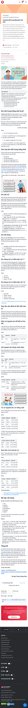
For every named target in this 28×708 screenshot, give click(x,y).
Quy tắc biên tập (7, 47)
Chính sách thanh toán (6, 646)
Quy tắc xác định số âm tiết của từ (8, 59)
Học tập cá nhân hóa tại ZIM (7, 657)
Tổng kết (3, 63)
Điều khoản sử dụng (5, 642)
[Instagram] (25, 629)
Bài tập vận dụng (4, 61)
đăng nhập (9, 599)
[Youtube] (18, 629)
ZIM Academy (8, 45)
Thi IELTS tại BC (4, 638)
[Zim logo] (2, 2)
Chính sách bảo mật (5, 640)
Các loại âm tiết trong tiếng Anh (7, 57)
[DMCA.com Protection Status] (4, 704)
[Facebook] (15, 629)
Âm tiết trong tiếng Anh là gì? (7, 55)
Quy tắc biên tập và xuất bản (7, 651)
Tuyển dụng (3, 653)
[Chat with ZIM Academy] (25, 705)
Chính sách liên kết (5, 644)
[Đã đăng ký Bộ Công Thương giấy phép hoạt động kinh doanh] (10, 704)
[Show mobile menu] (26, 2)
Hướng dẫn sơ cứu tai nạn (6, 655)
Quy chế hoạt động (5, 648)
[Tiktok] (22, 629)
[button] (19, 2)
